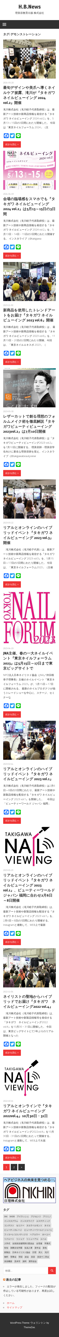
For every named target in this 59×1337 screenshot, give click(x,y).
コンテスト (9, 1225)
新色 (45, 1248)
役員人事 (28, 1248)
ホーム (11, 1302)
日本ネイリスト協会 (21, 1252)
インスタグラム (11, 1221)
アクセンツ (36, 1216)
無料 (6, 1257)
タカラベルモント (34, 1225)
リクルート (9, 1239)
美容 (33, 1257)
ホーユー (46, 1234)
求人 (41, 1252)
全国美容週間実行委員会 (23, 1243)
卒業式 (47, 1243)
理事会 (13, 1257)
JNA (5, 1216)
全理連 (39, 1243)
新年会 (38, 1248)
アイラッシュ (23, 1216)
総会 (27, 1257)
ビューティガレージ (13, 1230)
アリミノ (47, 1216)
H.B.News (29, 6)
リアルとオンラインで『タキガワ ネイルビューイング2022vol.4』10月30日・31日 (27, 1111)
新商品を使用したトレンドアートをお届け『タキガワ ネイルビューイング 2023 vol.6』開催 (29, 315)
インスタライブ (27, 1221)
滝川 (47, 1252)
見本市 (17, 1261)
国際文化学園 (16, 1248)
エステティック (43, 1221)
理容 (21, 1257)
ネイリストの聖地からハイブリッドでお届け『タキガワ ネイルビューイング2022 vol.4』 (29, 1001)
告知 (6, 1248)
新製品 (7, 1252)
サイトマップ (14, 1307)
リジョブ (20, 1239)
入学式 (7, 1243)
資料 (24, 1261)
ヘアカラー (35, 1234)
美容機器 (8, 1261)
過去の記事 (13, 1279)
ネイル (47, 1225)
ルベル (43, 1239)
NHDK (12, 1216)
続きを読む (11, 144)
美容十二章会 (43, 1257)
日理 (34, 1252)
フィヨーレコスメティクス (16, 1234)
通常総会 (33, 1261)
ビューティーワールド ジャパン (38, 1230)
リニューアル (32, 1239)
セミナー (20, 1225)
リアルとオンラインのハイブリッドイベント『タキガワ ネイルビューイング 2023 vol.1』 (28, 774)
